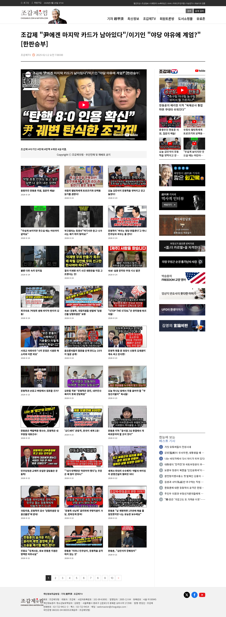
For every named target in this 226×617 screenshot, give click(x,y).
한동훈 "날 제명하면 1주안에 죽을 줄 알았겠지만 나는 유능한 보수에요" (126, 512)
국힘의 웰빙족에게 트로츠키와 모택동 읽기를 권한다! (82, 192)
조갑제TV (149, 18)
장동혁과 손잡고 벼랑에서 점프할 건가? (40, 390)
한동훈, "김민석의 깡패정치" (122, 550)
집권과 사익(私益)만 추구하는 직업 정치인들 (184, 482)
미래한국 (153, 3)
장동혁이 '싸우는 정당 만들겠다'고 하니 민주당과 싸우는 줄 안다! (127, 232)
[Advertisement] (182, 382)
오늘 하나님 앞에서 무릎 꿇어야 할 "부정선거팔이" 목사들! (126, 392)
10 (112, 578)
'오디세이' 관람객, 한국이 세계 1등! (81, 430)
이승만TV (189, 3)
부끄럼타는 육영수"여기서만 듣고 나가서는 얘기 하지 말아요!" (83, 232)
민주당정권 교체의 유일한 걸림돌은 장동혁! (39, 472)
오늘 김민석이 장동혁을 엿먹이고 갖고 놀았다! (126, 192)
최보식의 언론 (200, 3)
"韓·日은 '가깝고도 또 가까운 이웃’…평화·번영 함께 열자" (185, 499)
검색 (189, 10)
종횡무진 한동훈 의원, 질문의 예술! (38, 190)
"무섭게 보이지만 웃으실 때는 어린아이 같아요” (40, 232)
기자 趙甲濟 (115, 18)
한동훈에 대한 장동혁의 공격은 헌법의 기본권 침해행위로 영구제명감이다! (184, 488)
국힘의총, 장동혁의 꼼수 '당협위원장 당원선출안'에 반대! (40, 512)
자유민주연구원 (179, 3)
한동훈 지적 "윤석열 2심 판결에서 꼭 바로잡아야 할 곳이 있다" (126, 432)
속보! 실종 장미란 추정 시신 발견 (124, 270)
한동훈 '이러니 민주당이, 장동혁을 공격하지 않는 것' (83, 552)
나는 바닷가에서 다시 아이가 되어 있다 (184, 458)
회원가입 (38, 2)
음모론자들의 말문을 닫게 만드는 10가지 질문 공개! (83, 352)
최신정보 (133, 18)
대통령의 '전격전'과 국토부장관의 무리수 (184, 464)
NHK (169, 3)
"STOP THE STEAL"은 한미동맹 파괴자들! (127, 312)
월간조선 (137, 3)
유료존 (200, 18)
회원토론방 (167, 18)
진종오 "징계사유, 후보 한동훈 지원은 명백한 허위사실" (39, 552)
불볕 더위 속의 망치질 (31, 270)
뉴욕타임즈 (162, 3)
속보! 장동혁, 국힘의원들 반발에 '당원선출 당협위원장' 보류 (83, 312)
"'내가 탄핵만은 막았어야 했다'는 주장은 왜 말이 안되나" (83, 472)
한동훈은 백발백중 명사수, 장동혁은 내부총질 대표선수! (39, 432)
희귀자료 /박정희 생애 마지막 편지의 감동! (40, 312)
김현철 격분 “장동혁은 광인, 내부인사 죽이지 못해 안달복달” (82, 392)
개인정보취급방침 (51, 593)
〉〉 (118, 578)
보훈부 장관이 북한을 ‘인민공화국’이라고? (184, 470)
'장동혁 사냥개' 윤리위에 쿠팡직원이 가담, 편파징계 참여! (83, 512)
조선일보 (145, 3)
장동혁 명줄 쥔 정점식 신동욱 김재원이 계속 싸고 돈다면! (127, 352)
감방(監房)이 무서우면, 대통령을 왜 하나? (184, 452)
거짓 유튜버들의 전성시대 (178, 447)
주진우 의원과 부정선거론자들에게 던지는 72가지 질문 (184, 493)
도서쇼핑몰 (185, 18)
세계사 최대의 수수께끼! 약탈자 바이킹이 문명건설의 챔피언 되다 (127, 472)
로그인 (26, 2)
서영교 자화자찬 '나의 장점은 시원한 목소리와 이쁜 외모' (40, 352)
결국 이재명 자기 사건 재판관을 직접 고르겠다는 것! (83, 272)
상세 (199, 10)
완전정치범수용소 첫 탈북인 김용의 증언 (184, 476)
